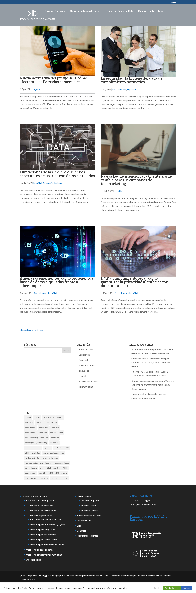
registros (56, 468)
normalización (45, 463)
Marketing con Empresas (42, 529)
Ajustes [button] (157, 588)
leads (39, 448)
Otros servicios (33, 559)
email (60, 433)
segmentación (30, 473)
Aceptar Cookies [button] (172, 588)
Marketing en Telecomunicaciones (47, 544)
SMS (51, 473)
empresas (44, 438)
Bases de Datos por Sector (39, 515)
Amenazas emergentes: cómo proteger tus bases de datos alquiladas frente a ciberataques (56, 282)
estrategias (29, 443)
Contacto (50, 19)
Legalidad (37, 89)
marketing (36, 453)
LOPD (27, 453)
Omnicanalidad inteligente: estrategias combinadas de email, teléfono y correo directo (150, 362)
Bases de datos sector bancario (45, 519)
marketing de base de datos (53, 453)
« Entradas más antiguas (31, 330)
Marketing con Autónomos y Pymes (47, 524)
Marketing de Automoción (43, 534)
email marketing (31, 438)
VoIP (66, 478)
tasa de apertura (31, 478)
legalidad (47, 448)
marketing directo (32, 458)
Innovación (84, 370)
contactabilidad (51, 422)
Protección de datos (52, 183)
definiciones (30, 433)
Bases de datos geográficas (39, 505)
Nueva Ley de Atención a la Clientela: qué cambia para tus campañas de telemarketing (136, 180)
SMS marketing (61, 473)
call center (29, 422)
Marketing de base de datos (39, 549)
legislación (58, 448)
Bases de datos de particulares (41, 510)
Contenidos (84, 360)
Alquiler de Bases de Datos (84, 11)
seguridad (43, 473)
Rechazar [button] (187, 588)
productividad (45, 468)
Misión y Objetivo (90, 500)
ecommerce (42, 433)
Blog (160, 11)
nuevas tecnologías (61, 463)
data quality (55, 428)
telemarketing (56, 478)
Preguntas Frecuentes (87, 535)
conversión (43, 428)
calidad (60, 417)
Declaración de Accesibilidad (118, 575)
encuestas (55, 438)
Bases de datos (119, 89)
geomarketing (41, 443)
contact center (30, 428)
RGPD (65, 468)
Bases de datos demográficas (40, 500)
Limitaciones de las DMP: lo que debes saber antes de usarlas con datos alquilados (57, 174)
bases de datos (48, 417)
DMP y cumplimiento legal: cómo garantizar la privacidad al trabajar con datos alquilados (134, 282)
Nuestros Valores (89, 510)
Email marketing (87, 365)
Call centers (84, 354)
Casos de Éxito (146, 11)
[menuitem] (173, 2)
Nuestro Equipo (88, 505)
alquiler (28, 417)
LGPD (67, 448)
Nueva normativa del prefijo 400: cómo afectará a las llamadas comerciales (53, 80)
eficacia (53, 433)
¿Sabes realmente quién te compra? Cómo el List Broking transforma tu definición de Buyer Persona (152, 384)
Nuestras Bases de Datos (121, 11)
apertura (37, 417)
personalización (31, 468)
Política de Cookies (92, 575)
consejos (39, 422)
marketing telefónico (50, 458)
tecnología (44, 478)
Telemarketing (86, 386)
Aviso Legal (53, 575)
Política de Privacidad (71, 575)
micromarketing (31, 463)
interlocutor (29, 448)
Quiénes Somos (54, 11)
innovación (54, 443)
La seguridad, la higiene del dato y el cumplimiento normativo (132, 80)
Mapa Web (139, 575)
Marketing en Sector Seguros (44, 539)
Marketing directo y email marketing (44, 554)
